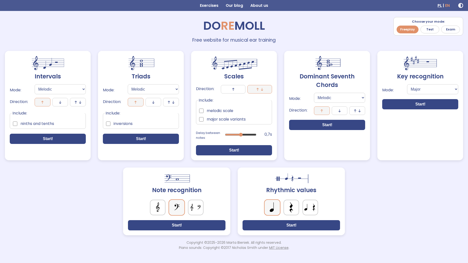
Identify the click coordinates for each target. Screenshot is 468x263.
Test (430, 29)
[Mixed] (171, 102)
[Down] (60, 102)
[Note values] (272, 207)
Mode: (15, 90)
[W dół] (153, 102)
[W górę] (136, 102)
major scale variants (226, 119)
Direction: (19, 101)
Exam (450, 29)
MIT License (279, 247)
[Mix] (78, 102)
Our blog (234, 5)
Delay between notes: (208, 135)
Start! (48, 139)
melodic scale (220, 110)
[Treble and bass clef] (196, 207)
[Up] (42, 102)
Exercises (209, 5)
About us (259, 5)
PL (440, 5)
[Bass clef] (176, 207)
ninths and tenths (37, 123)
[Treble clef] (158, 207)
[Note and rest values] (310, 207)
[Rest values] (291, 207)
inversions (123, 123)
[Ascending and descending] (259, 89)
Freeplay (407, 29)
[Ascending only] (233, 89)
